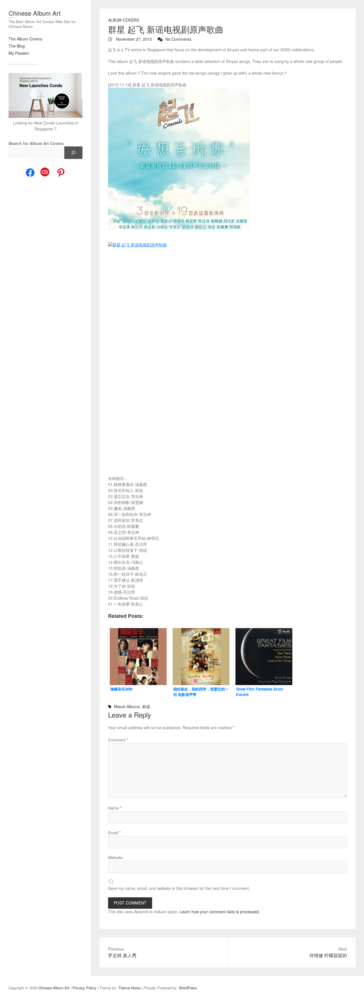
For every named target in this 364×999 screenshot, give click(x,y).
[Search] (73, 152)
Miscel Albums (127, 706)
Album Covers (123, 20)
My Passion (19, 53)
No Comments (178, 39)
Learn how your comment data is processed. (220, 911)
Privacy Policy (84, 987)
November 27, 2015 (133, 39)
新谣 (146, 706)
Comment (118, 740)
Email (114, 832)
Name (114, 808)
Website (115, 857)
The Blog (17, 46)
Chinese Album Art (35, 13)
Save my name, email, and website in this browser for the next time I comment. (179, 888)
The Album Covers (25, 39)
